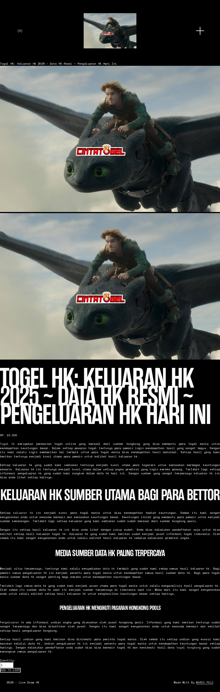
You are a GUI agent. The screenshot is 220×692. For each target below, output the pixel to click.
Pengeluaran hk (12, 622)
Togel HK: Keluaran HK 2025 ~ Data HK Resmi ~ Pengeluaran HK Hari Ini (58, 64)
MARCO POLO (204, 682)
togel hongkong (188, 647)
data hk (109, 568)
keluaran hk (23, 513)
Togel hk (7, 444)
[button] (10, 670)
